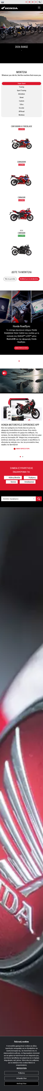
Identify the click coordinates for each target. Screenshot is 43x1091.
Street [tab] (21, 97)
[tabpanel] (21, 190)
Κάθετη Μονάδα (14, 478)
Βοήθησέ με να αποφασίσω (29, 279)
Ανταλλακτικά (29, 482)
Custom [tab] (21, 101)
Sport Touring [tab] (21, 90)
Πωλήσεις (32, 478)
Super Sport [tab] (21, 83)
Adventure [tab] (21, 94)
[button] (19, 361)
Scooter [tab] (21, 108)
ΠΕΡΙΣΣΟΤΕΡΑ (21, 1068)
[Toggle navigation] (39, 7)
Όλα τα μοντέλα (10, 279)
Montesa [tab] (21, 115)
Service (13, 482)
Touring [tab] (21, 87)
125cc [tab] (22, 104)
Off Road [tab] (21, 111)
